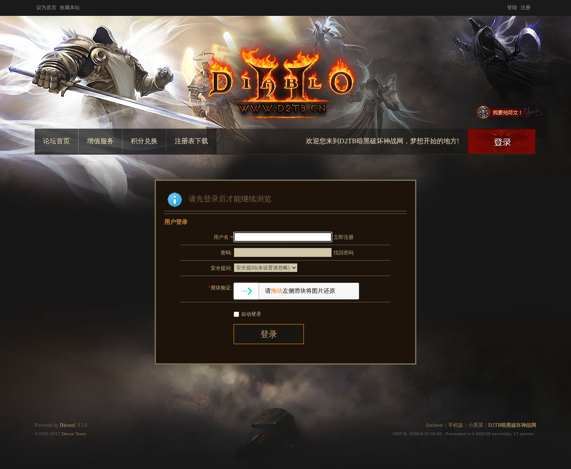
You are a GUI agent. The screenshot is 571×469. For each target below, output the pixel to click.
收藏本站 (70, 7)
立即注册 (344, 237)
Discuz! (68, 425)
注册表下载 (191, 141)
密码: (226, 253)
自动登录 (251, 314)
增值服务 (100, 141)
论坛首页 (56, 141)
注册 (525, 7)
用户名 (221, 237)
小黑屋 (475, 425)
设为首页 (46, 7)
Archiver (434, 425)
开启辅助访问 (534, 6)
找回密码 (344, 253)
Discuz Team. (74, 433)
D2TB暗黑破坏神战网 (512, 425)
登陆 (512, 7)
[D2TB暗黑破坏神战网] (285, 74)
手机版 (455, 425)
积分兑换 (144, 141)
